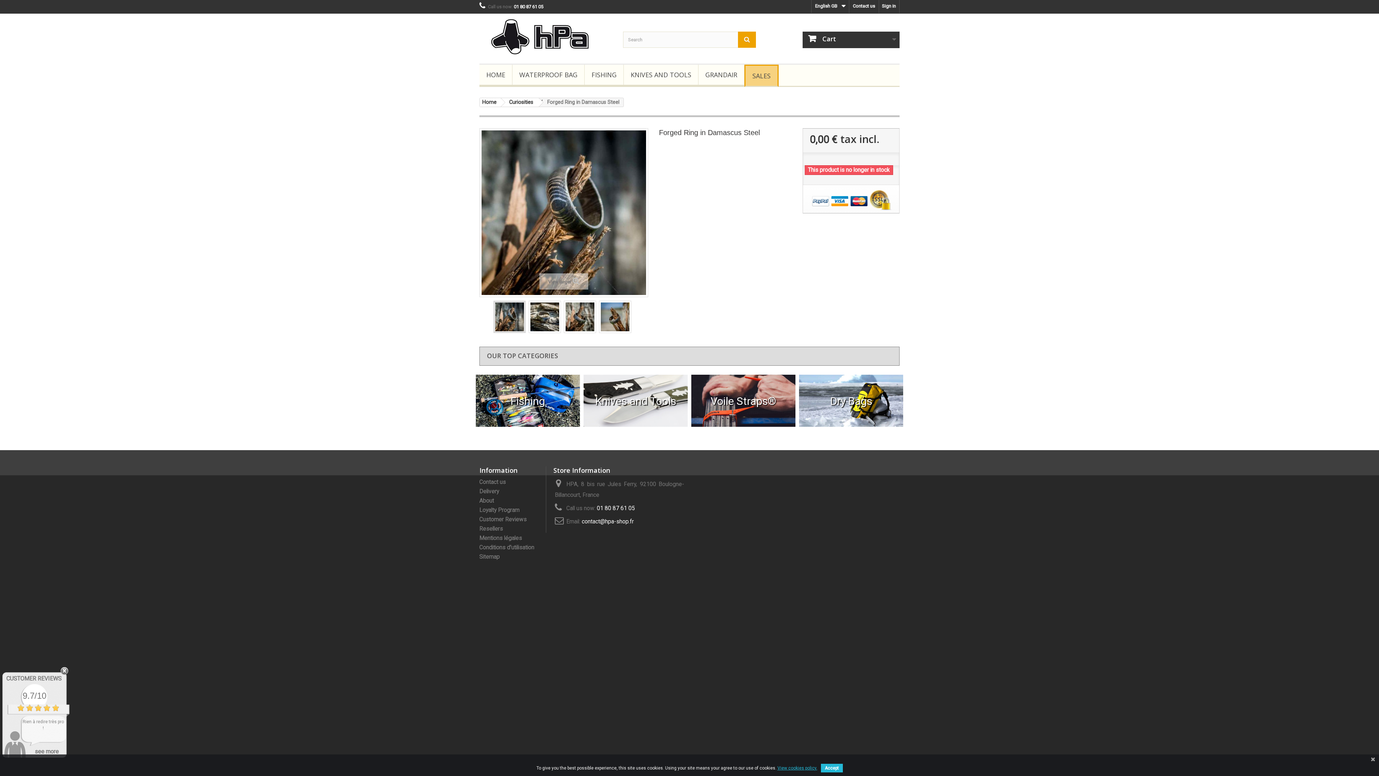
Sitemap (489, 557)
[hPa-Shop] (545, 37)
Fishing (604, 74)
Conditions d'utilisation (506, 547)
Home (495, 74)
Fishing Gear (528, 400)
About (486, 501)
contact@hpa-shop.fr (608, 521)
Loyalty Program (499, 510)
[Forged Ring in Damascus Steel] (509, 317)
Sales (761, 75)
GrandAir (721, 74)
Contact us (864, 6)
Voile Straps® (743, 400)
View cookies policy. (797, 768)
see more (47, 751)
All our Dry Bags (851, 400)
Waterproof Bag (548, 74)
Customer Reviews (503, 519)
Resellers (491, 529)
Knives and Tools (661, 74)
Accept (832, 768)
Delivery (489, 491)
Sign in (889, 6)
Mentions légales (500, 538)
